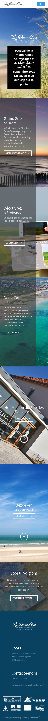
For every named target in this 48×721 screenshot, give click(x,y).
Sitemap (26, 718)
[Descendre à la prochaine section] (24, 63)
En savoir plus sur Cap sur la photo (24, 80)
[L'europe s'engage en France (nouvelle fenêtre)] (39, 710)
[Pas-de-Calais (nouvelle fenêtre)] (34, 702)
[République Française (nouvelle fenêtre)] (15, 710)
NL (40, 4)
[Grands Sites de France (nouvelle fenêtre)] (12, 702)
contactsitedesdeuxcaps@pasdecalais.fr (27, 685)
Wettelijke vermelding (12, 718)
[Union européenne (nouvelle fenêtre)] (27, 710)
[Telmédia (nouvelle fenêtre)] (35, 718)
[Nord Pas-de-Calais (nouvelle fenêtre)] (6, 710)
